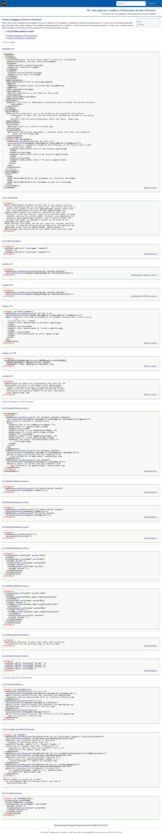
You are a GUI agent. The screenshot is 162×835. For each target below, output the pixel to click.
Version (53, 832)
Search (151, 3)
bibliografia (150, 254)
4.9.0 (57, 832)
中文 (105, 825)
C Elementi (140, 24)
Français (86, 825)
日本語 (93, 825)
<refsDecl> (6, 264)
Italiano (79, 825)
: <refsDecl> (15, 19)
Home (139, 21)
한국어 (100, 825)
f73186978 (89, 832)
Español (72, 825)
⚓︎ (158, 188)
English (57, 825)
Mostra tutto (150, 188)
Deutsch (65, 825)
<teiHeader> (6, 49)
